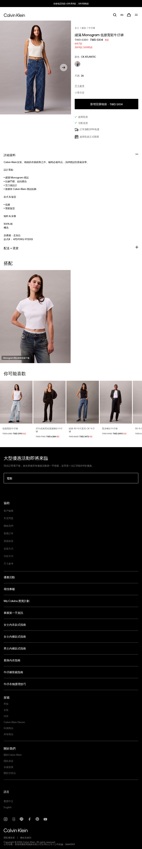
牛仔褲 (91, 27)
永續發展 (8, 767)
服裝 (84, 27)
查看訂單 (8, 533)
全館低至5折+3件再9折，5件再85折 (71, 3)
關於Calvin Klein (13, 754)
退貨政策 (8, 540)
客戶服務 (8, 510)
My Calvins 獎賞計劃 (16, 601)
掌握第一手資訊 (13, 613)
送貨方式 (8, 548)
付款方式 (8, 555)
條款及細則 (25, 837)
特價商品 (8, 728)
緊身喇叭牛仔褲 (110, 428)
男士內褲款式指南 (15, 648)
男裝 (6, 703)
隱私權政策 (9, 837)
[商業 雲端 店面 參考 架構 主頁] (14, 15)
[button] (63, 67)
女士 (77, 27)
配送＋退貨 (11, 248)
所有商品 (8, 734)
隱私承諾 (8, 760)
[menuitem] (122, 14)
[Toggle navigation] (136, 15)
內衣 (6, 716)
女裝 (6, 709)
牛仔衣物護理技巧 (15, 684)
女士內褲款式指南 (15, 636)
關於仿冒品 (10, 772)
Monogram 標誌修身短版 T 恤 (16, 358)
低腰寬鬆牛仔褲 (10, 428)
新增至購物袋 (106, 104)
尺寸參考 (8, 563)
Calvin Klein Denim (14, 722)
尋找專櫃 (9, 589)
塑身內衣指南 (12, 660)
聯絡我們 (8, 525)
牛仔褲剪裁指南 (13, 672)
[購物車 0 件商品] (129, 15)
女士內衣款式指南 (15, 624)
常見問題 (8, 518)
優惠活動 (9, 577)
